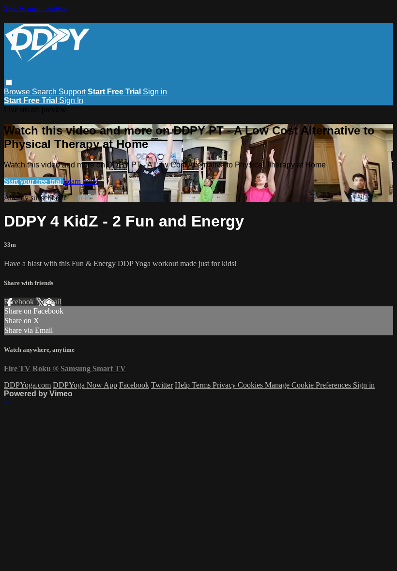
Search (45, 92)
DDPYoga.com (27, 385)
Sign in (155, 92)
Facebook (20, 302)
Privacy (225, 385)
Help (183, 385)
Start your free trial (33, 181)
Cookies (251, 385)
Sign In (71, 100)
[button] (9, 82)
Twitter (162, 385)
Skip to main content (35, 8)
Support (72, 92)
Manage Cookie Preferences (309, 385)
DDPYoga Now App (85, 385)
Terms (202, 385)
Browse (18, 92)
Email (52, 302)
